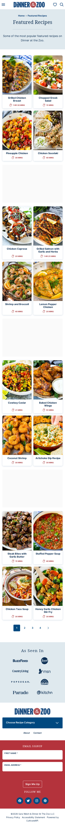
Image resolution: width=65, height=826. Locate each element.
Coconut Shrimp (17, 458)
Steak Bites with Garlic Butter (17, 555)
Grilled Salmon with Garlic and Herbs (48, 250)
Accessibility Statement (33, 817)
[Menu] (3, 4)
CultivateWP (32, 820)
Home (21, 15)
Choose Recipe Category (20, 722)
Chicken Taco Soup (17, 609)
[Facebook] (19, 800)
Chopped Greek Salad (48, 99)
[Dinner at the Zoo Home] (29, 5)
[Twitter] (28, 800)
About (26, 733)
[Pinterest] (45, 800)
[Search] (61, 4)
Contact (37, 733)
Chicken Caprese (17, 248)
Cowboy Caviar (17, 402)
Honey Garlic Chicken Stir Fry (48, 610)
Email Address (12, 765)
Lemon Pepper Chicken (48, 306)
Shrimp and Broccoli (17, 304)
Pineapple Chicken (17, 153)
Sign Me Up (32, 784)
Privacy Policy (13, 817)
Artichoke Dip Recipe (48, 458)
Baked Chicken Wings (48, 404)
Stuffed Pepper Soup (48, 553)
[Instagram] (36, 800)
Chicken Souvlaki (48, 153)
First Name (11, 753)
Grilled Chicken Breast (17, 99)
